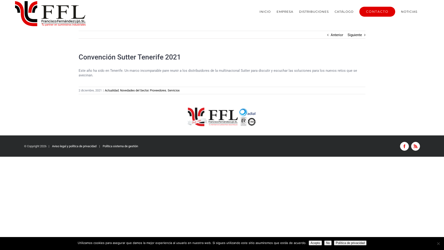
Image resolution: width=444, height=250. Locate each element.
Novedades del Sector (134, 90)
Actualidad (112, 90)
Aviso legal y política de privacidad (74, 146)
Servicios (174, 90)
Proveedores (158, 90)
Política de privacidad (350, 243)
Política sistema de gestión (120, 146)
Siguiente (355, 35)
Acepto (315, 243)
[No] (438, 243)
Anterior (337, 35)
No (328, 243)
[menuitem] (265, 11)
